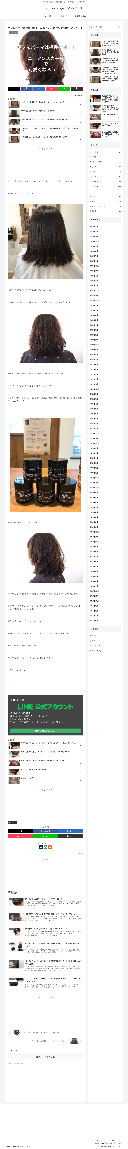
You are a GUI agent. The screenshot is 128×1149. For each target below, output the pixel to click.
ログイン (93, 636)
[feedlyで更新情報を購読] (45, 847)
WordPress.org (95, 651)
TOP (119, 1143)
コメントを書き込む (45, 1057)
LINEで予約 (113, 1143)
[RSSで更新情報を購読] (50, 847)
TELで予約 (104, 1143)
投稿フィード (95, 641)
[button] (77, 89)
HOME (97, 1143)
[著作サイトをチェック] (41, 847)
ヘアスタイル (13, 822)
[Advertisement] (45, 163)
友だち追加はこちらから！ (45, 731)
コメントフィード (96, 646)
